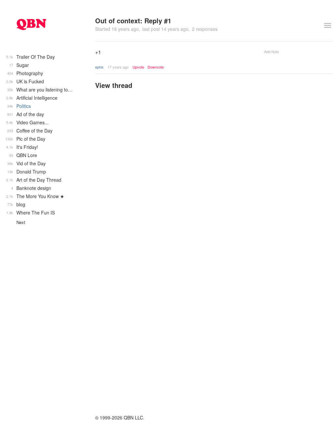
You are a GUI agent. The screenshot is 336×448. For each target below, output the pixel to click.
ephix (99, 67)
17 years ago (118, 67)
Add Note (271, 51)
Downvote (156, 67)
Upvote (138, 67)
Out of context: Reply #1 (133, 20)
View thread (113, 85)
